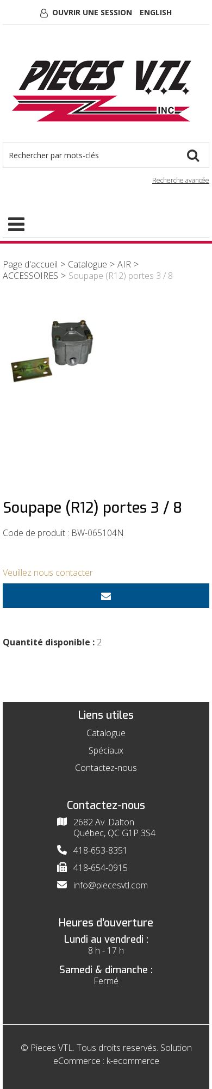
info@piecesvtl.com (110, 885)
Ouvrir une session (92, 12)
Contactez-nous (106, 768)
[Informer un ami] (106, 595)
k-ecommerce (133, 1061)
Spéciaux (106, 750)
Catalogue (87, 264)
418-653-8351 (100, 850)
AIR (124, 264)
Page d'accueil (30, 264)
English (156, 12)
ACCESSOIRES (30, 276)
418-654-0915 (100, 868)
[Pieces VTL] (106, 88)
